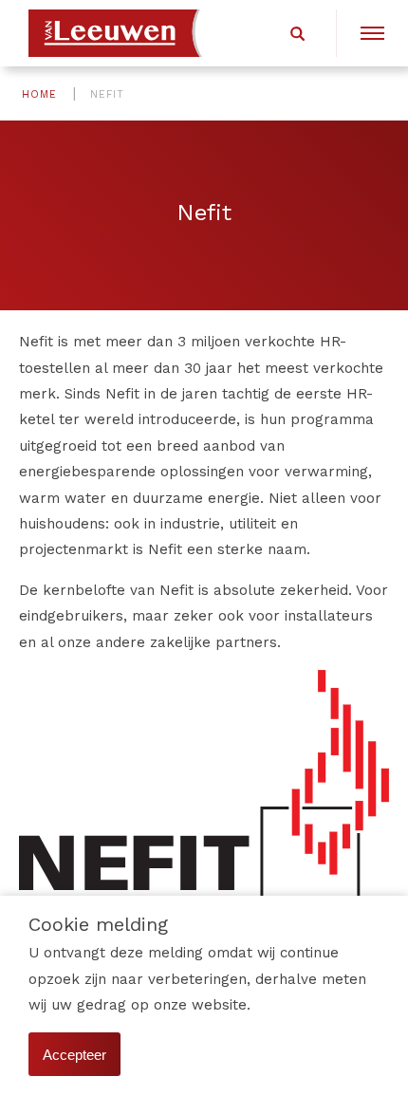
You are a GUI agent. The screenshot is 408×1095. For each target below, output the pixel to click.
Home (39, 94)
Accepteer (74, 1055)
